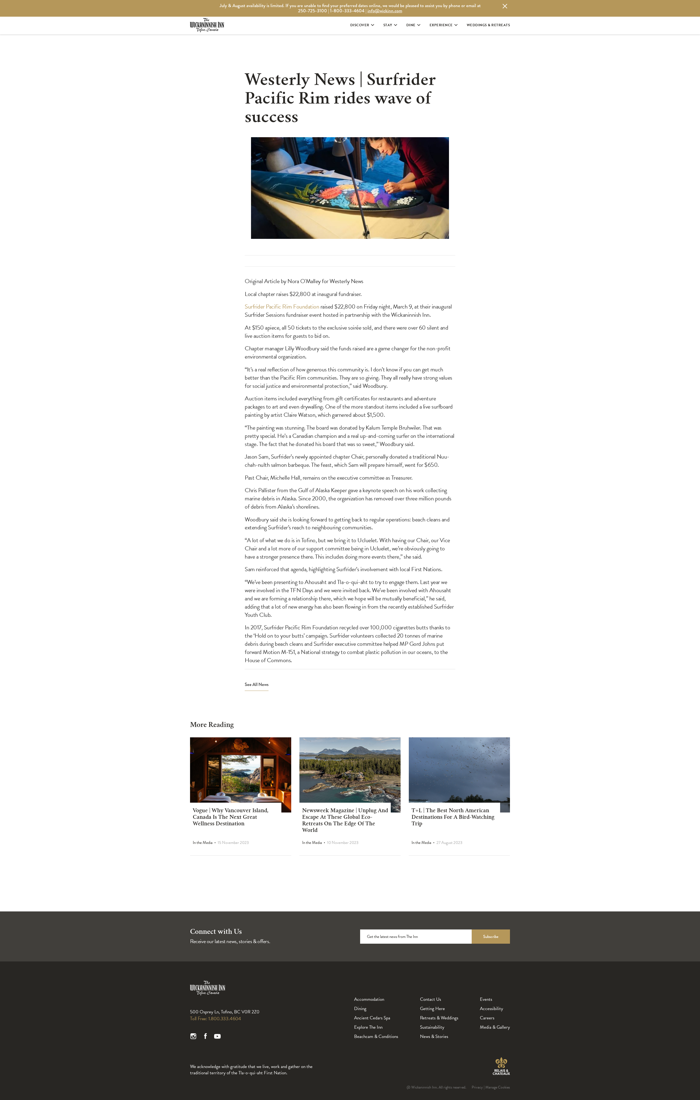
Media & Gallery (495, 1027)
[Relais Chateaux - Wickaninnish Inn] (501, 1066)
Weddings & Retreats (488, 25)
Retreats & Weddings (439, 1017)
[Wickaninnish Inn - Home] (207, 30)
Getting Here (432, 1008)
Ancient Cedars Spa (372, 1017)
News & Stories (434, 1036)
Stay (387, 25)
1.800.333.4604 (224, 1018)
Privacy (477, 1087)
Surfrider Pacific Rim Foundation (282, 306)
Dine (411, 25)
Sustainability (432, 1027)
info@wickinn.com (385, 10)
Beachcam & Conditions (376, 1036)
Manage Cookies (497, 1087)
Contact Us (430, 999)
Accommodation (369, 999)
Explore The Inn (368, 1027)
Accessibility (491, 1008)
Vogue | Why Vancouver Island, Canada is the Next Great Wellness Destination (231, 817)
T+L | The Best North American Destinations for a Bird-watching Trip (453, 817)
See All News (257, 685)
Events (486, 999)
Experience (441, 25)
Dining (360, 1008)
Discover (359, 25)
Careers (487, 1017)
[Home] (207, 994)
